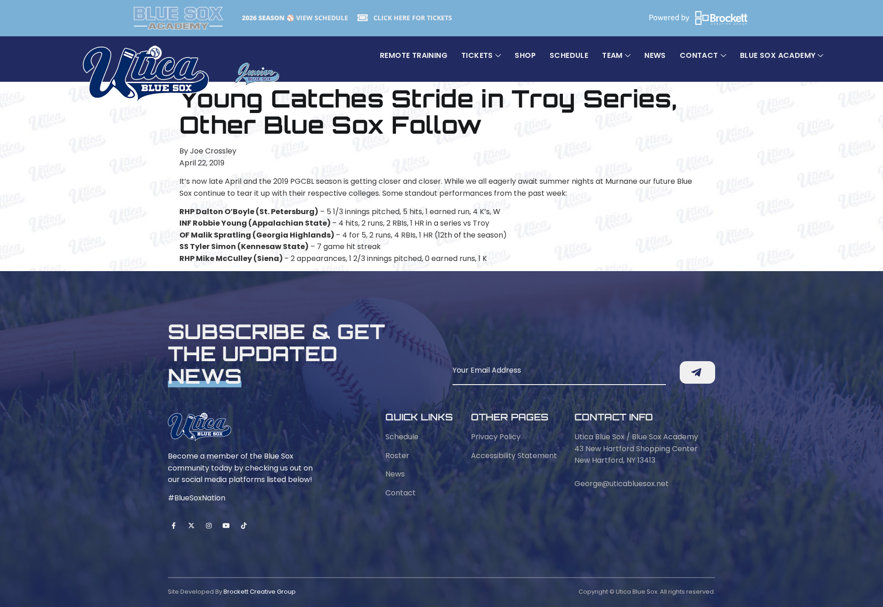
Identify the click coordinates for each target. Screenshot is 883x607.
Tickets (477, 55)
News (655, 55)
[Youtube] (226, 525)
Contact (699, 55)
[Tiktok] (244, 525)
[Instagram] (208, 525)
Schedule (569, 55)
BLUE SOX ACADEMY (777, 55)
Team (612, 55)
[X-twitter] (191, 525)
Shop (525, 55)
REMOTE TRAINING (413, 55)
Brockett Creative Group (260, 591)
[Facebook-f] (173, 525)
